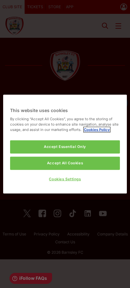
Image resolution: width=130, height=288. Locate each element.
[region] (65, 144)
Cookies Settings (65, 179)
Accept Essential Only (65, 146)
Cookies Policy (97, 129)
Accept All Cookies (65, 163)
